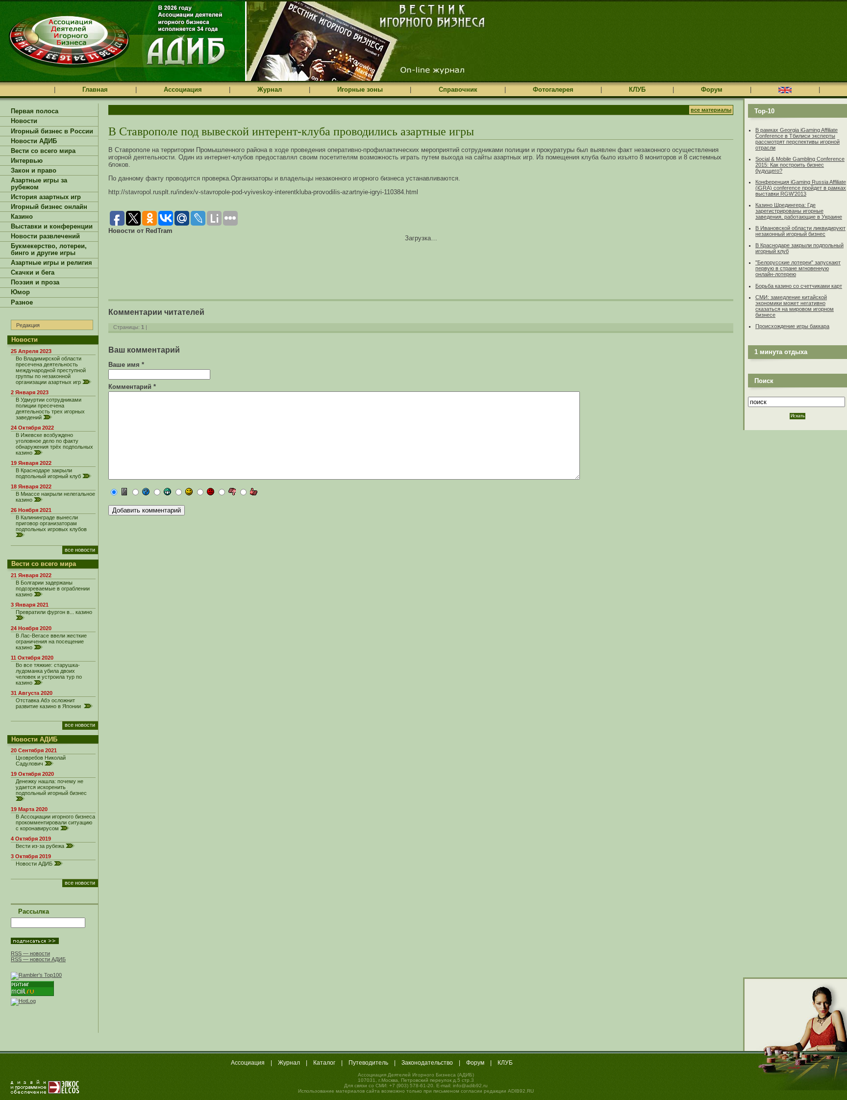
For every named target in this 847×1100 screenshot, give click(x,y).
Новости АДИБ (34, 141)
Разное (22, 302)
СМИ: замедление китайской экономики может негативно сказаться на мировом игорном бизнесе (794, 306)
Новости (24, 121)
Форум (711, 89)
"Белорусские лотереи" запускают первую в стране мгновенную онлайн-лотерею (798, 268)
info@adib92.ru (470, 1085)
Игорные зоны (360, 89)
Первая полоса (34, 111)
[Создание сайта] (45, 1087)
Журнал (269, 89)
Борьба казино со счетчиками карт (798, 286)
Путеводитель (368, 1062)
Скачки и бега (32, 272)
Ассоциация (183, 89)
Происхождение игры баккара (792, 326)
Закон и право (33, 170)
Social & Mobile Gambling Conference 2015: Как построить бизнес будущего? (800, 165)
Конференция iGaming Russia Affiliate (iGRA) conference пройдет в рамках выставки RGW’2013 (800, 188)
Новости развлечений (45, 236)
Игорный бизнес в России (52, 131)
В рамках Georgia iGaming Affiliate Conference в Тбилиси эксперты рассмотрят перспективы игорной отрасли (797, 139)
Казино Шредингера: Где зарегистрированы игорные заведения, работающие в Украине (798, 211)
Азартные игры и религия (51, 262)
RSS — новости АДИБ (38, 959)
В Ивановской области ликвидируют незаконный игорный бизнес (800, 231)
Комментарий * (132, 386)
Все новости (80, 550)
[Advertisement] (223, 264)
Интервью (27, 160)
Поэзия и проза (35, 282)
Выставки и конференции (52, 226)
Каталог (324, 1062)
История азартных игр (46, 197)
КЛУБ (637, 89)
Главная (95, 89)
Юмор (20, 292)
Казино (22, 216)
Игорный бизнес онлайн (49, 207)
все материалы (711, 110)
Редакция (28, 325)
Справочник (458, 89)
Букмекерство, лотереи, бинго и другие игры (49, 249)
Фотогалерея (553, 89)
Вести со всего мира (43, 151)
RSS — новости (30, 953)
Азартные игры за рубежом (39, 184)
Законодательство (427, 1062)
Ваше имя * (126, 364)
